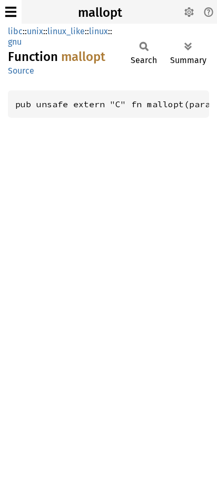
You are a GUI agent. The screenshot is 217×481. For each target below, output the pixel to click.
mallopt (100, 12)
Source (21, 71)
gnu (15, 42)
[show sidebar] (11, 12)
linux (98, 31)
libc (15, 31)
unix (35, 31)
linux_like (66, 31)
